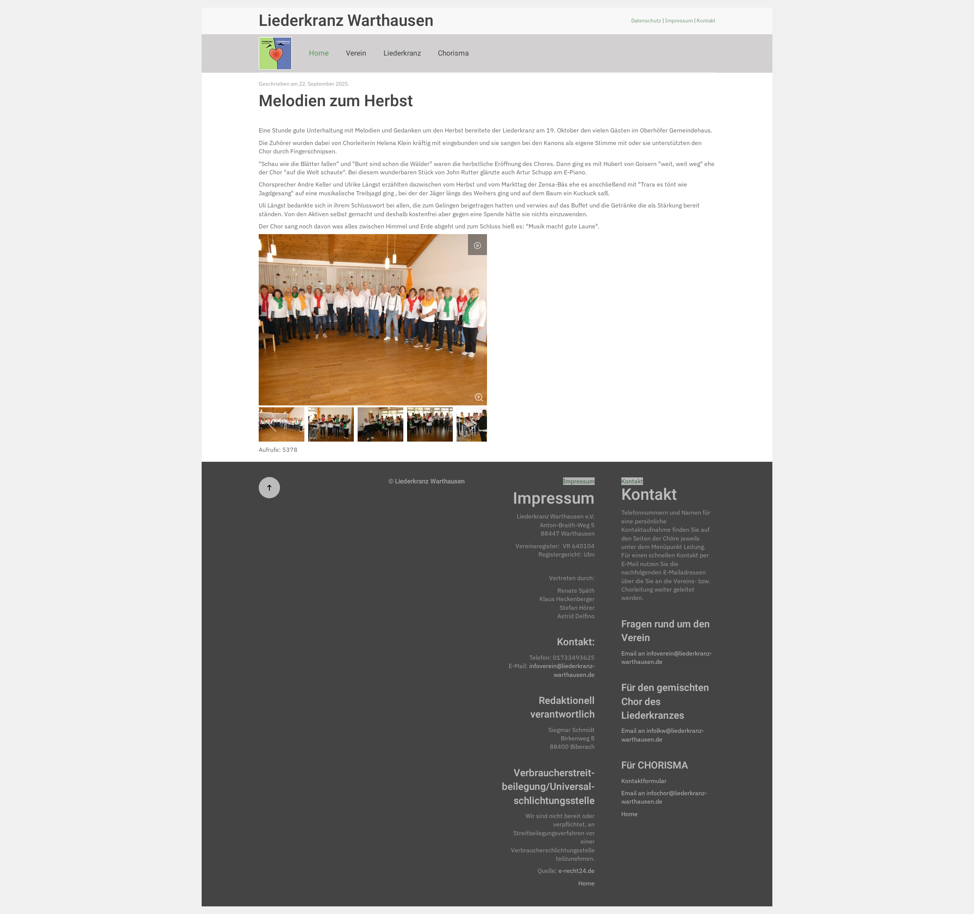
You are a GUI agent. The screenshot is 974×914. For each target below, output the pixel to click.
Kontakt (706, 20)
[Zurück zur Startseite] (275, 53)
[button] (269, 487)
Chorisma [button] (453, 53)
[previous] (273, 424)
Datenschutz (646, 20)
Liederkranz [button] (402, 53)
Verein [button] (356, 53)
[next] (472, 424)
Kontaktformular (644, 781)
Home (319, 53)
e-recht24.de (577, 870)
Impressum (679, 20)
